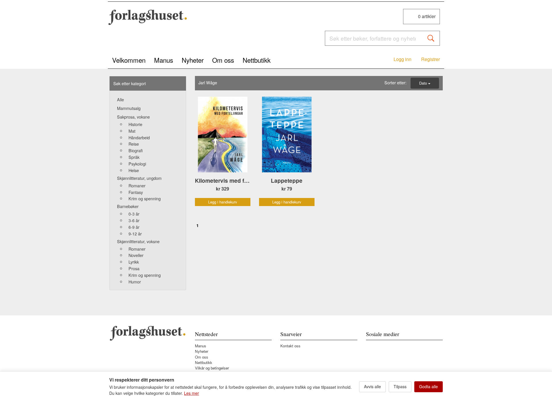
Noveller (136, 255)
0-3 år (134, 214)
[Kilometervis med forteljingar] (222, 135)
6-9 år (134, 227)
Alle (120, 99)
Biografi (136, 150)
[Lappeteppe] (287, 135)
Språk (134, 157)
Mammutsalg (129, 108)
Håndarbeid (139, 137)
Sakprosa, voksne (133, 117)
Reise (134, 144)
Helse (134, 170)
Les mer (191, 393)
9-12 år (135, 233)
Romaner (137, 185)
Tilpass (400, 386)
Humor (135, 282)
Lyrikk (134, 262)
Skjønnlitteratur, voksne (138, 241)
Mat (132, 131)
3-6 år (134, 220)
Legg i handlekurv (222, 202)
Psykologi (137, 164)
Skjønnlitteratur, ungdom (139, 178)
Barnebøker (128, 206)
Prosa (134, 268)
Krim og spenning (145, 198)
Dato (423, 83)
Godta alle (428, 386)
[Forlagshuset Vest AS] (148, 17)
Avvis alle (372, 386)
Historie (135, 124)
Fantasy (136, 192)
